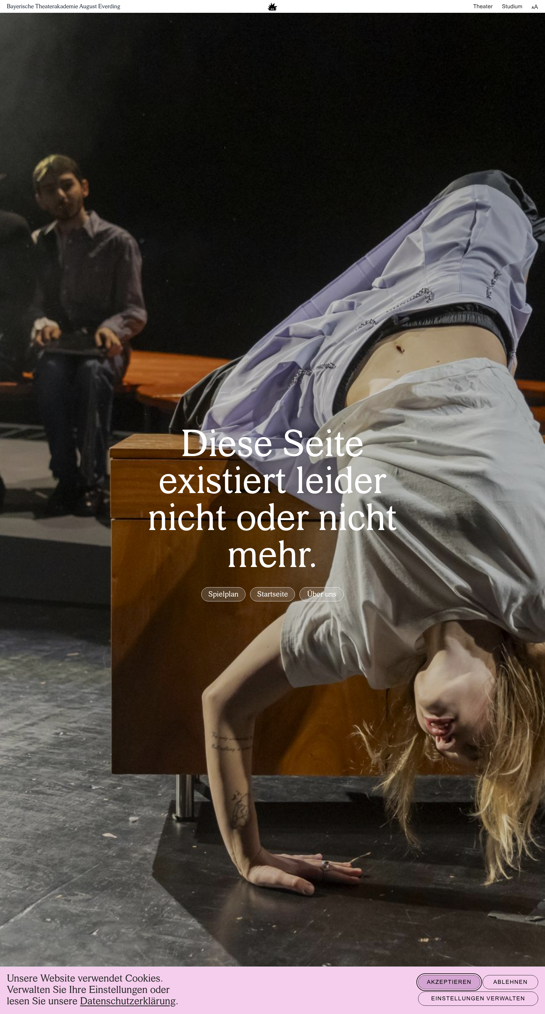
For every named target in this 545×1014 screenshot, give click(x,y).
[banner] (272, 6)
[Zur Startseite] (272, 6)
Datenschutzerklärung (128, 1002)
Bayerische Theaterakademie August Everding (63, 7)
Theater (483, 7)
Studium (512, 7)
